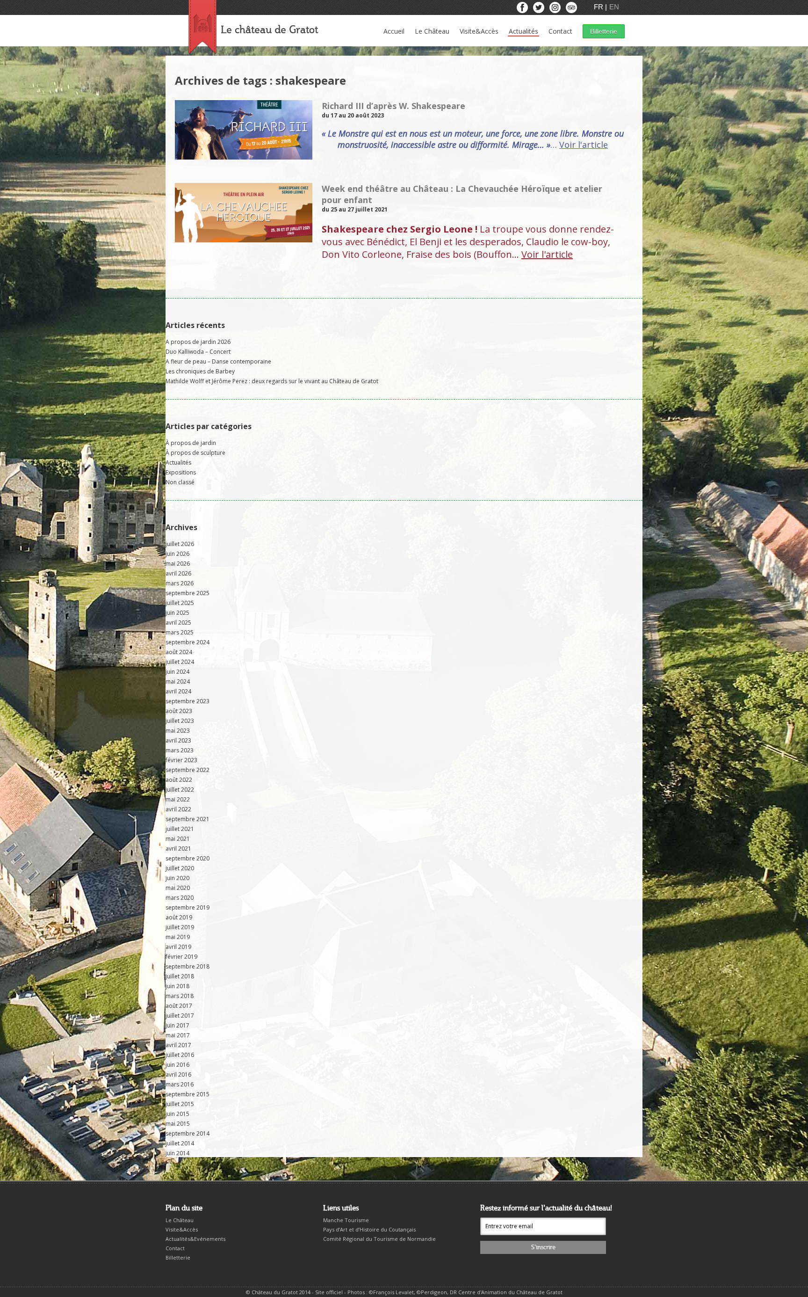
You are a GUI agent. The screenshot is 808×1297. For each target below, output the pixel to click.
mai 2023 (178, 731)
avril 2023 (178, 740)
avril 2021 (178, 849)
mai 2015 (178, 1124)
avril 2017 (178, 1045)
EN (614, 6)
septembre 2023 (187, 701)
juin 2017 (177, 1025)
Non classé (180, 482)
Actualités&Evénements (195, 1238)
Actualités (523, 31)
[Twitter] (539, 10)
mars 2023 (180, 750)
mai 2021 (178, 839)
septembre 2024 (187, 642)
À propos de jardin (191, 443)
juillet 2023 (180, 721)
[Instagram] (556, 10)
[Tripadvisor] (571, 10)
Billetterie (603, 31)
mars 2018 (180, 996)
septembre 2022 (187, 770)
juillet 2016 (180, 1055)
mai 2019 (178, 937)
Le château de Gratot (269, 30)
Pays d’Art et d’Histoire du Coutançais (369, 1229)
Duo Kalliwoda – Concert (198, 352)
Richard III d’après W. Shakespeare (393, 105)
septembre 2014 (187, 1133)
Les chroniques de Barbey (200, 371)
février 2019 (181, 957)
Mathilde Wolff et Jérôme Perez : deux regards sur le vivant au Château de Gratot (272, 381)
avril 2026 (178, 573)
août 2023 (179, 711)
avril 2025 (178, 623)
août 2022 (179, 780)
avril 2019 (178, 947)
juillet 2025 (180, 603)
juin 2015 (177, 1114)
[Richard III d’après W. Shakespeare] (243, 156)
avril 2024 (178, 691)
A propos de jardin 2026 (198, 342)
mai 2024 (178, 681)
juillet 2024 (180, 662)
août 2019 (179, 917)
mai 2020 (178, 888)
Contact (560, 31)
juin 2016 (177, 1065)
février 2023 (181, 760)
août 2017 (179, 1006)
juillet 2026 (180, 544)
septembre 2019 (187, 907)
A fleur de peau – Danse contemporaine (218, 361)
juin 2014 (177, 1153)
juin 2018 (177, 986)
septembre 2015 (187, 1094)
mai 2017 (178, 1035)
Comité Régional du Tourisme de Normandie (379, 1238)
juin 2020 (177, 878)
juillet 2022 (180, 790)
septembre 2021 (187, 819)
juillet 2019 (180, 927)
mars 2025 (180, 632)
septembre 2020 (187, 858)
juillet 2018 (180, 976)
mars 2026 (180, 583)
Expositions (181, 472)
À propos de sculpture (195, 453)
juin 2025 (177, 613)
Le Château (432, 31)
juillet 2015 (180, 1104)
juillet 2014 (180, 1143)
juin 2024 (177, 672)
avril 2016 (178, 1074)
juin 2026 (177, 554)
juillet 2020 (180, 868)
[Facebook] (523, 10)
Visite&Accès (479, 31)
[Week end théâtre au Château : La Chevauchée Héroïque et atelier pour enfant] (243, 238)
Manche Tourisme (346, 1220)
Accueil (393, 31)
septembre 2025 (187, 593)
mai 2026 (178, 564)
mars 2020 (180, 898)
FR (599, 6)
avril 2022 (178, 809)
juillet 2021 (180, 829)
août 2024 (179, 652)
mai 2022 (178, 799)
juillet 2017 (180, 1016)
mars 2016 (180, 1084)
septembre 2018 (187, 966)
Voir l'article (583, 144)
